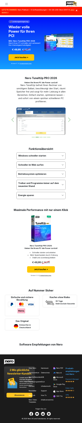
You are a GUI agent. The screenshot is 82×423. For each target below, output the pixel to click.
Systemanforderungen (26, 63)
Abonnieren (19, 395)
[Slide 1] (33, 137)
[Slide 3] (41, 137)
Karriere (31, 386)
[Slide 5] (48, 137)
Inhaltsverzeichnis (47, 400)
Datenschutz (45, 373)
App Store (60, 391)
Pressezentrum (34, 373)
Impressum (44, 368)
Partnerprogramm (35, 382)
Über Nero (32, 368)
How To (44, 395)
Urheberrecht (46, 386)
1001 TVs (59, 396)
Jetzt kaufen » (21, 57)
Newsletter (32, 391)
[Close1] (76, 10)
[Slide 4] (44, 137)
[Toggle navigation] (6, 4)
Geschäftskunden (35, 377)
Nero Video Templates (33, 401)
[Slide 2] (37, 137)
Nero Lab (32, 395)
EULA (43, 382)
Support (44, 391)
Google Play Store (59, 385)
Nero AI (59, 373)
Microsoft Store (58, 378)
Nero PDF (59, 368)
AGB (42, 377)
